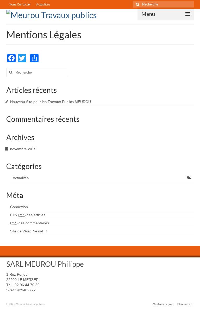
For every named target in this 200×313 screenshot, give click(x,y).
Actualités (43, 4)
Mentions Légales (163, 304)
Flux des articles (27, 215)
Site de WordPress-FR (28, 231)
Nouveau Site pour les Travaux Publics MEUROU (50, 102)
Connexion (19, 207)
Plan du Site (184, 304)
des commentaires (29, 223)
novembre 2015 (23, 149)
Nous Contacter (20, 4)
